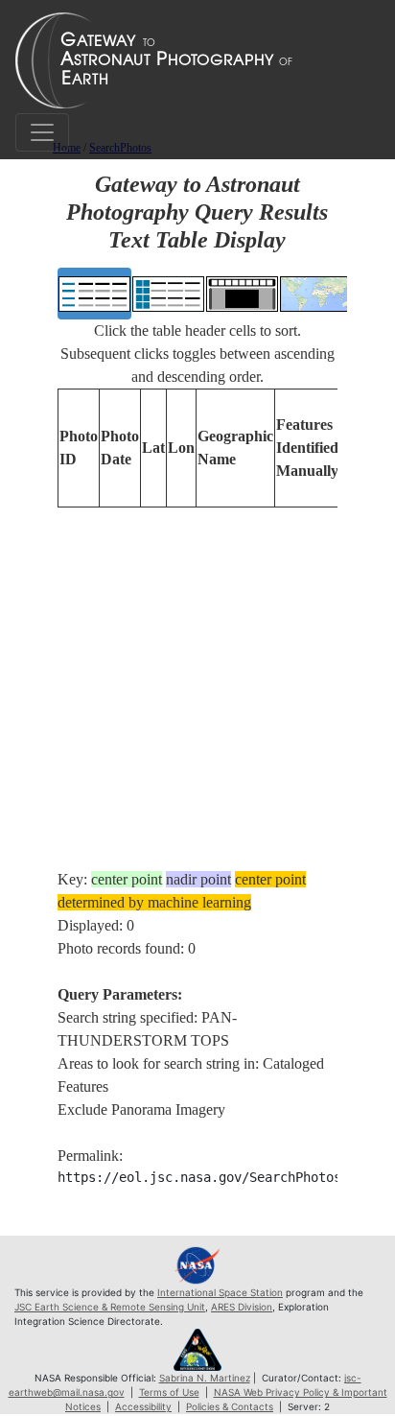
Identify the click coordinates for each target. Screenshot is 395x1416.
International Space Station (220, 1292)
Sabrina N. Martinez (204, 1377)
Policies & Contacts (229, 1406)
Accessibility (143, 1406)
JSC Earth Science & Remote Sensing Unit (109, 1306)
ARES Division (241, 1306)
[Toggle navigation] (42, 132)
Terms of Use (169, 1392)
